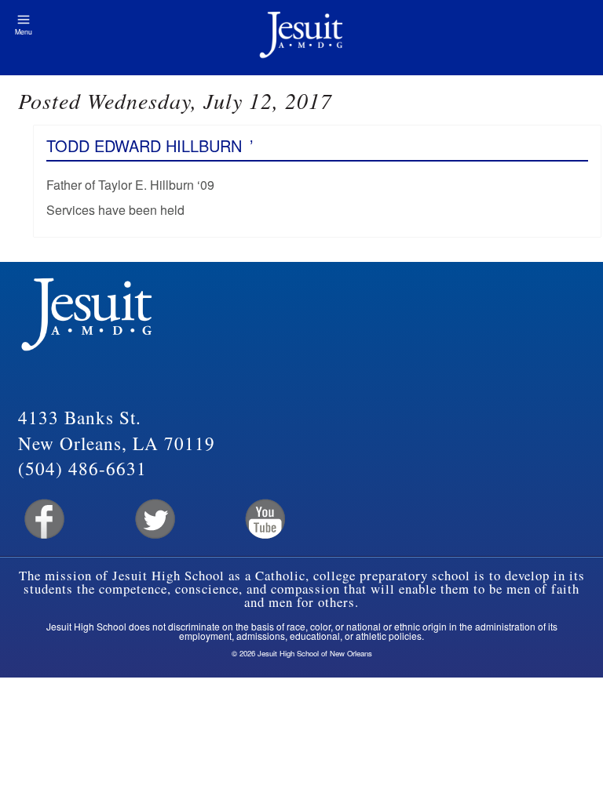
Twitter (153, 519)
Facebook (42, 519)
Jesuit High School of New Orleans (301, 37)
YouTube (264, 519)
